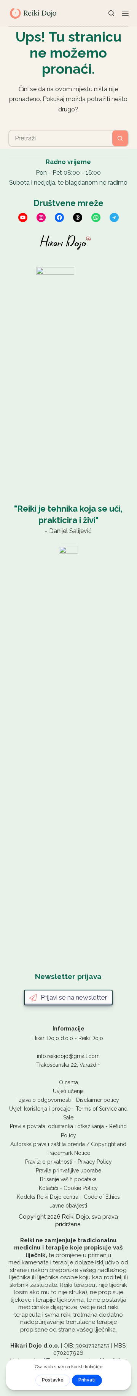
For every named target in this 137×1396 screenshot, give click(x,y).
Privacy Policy (95, 1162)
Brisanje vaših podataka (68, 1179)
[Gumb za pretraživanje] (120, 138)
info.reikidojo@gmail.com (68, 1056)
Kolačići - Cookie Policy (68, 1188)
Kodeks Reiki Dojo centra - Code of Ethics (68, 1197)
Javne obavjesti (68, 1206)
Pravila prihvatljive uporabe (68, 1170)
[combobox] (61, 138)
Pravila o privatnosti (48, 1162)
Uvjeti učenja (68, 1091)
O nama (68, 1082)
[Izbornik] (125, 13)
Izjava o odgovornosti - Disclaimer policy (68, 1100)
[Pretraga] (111, 13)
